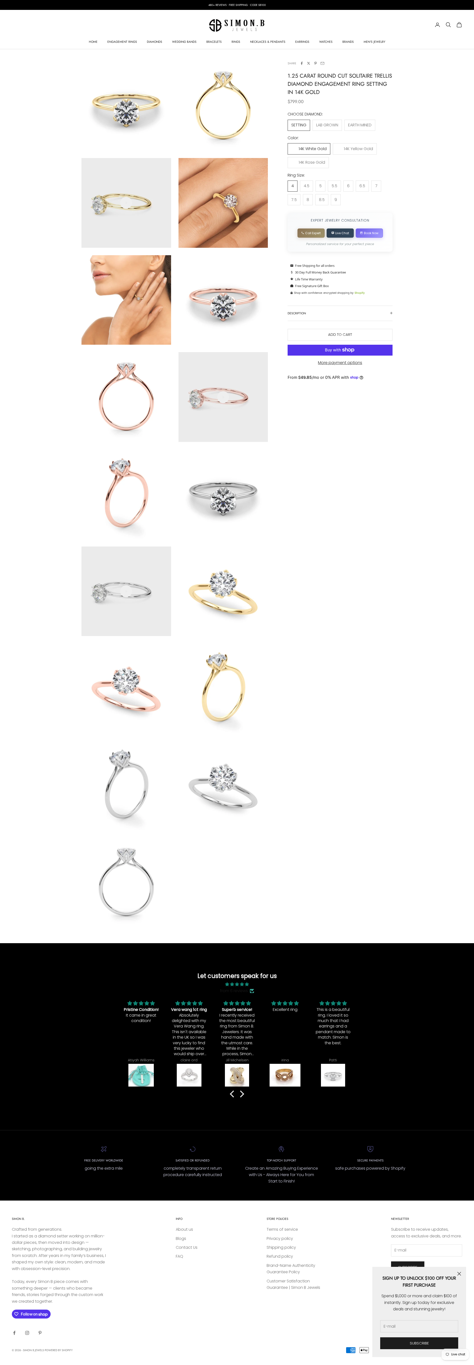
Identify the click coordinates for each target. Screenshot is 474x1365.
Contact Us (187, 1247)
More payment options (340, 362)
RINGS (236, 42)
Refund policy (280, 1256)
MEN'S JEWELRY (374, 42)
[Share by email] (322, 63)
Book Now (371, 233)
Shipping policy (281, 1247)
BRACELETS (214, 42)
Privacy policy (280, 1238)
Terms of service (282, 1229)
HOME (93, 42)
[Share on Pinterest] (315, 63)
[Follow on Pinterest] (40, 1332)
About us (184, 1229)
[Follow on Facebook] (14, 1332)
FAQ (179, 1256)
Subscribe (419, 1343)
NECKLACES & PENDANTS (267, 42)
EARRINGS (302, 42)
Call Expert (313, 233)
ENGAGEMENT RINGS (122, 42)
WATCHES (326, 42)
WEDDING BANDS (184, 42)
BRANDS (348, 42)
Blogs (181, 1238)
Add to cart (340, 334)
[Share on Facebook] (302, 63)
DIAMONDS (154, 42)
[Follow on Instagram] (27, 1332)
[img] (237, 984)
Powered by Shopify (59, 1350)
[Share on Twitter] (309, 63)
